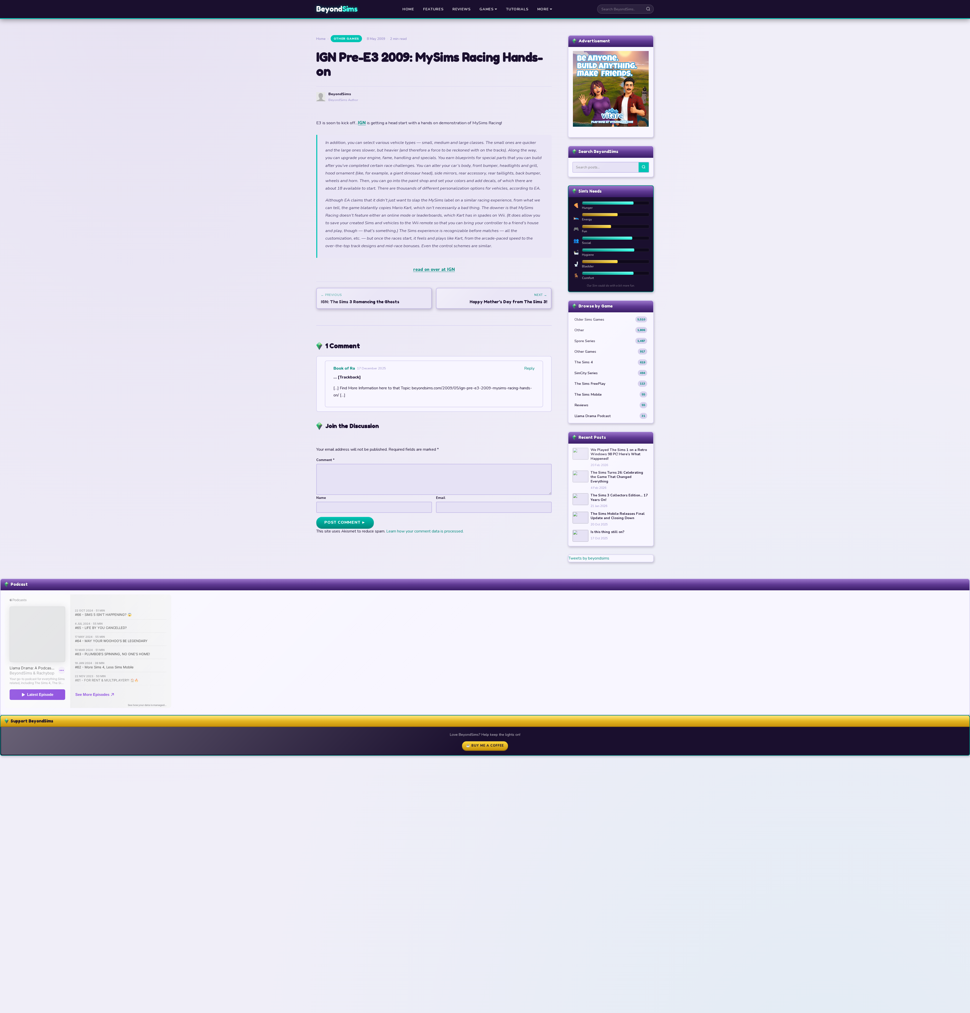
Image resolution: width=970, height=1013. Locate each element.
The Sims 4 (609, 362)
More (543, 9)
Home (408, 9)
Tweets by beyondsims (588, 558)
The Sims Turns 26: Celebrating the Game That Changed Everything (617, 477)
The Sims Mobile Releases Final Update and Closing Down (618, 516)
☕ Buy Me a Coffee (485, 745)
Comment (325, 460)
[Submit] (644, 167)
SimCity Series (609, 372)
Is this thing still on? (607, 532)
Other (609, 330)
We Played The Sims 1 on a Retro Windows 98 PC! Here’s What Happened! (619, 454)
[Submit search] (648, 9)
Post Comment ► (345, 522)
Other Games (346, 39)
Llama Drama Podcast (609, 415)
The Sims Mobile (609, 394)
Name (321, 497)
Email (440, 497)
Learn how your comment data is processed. (425, 531)
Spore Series (609, 340)
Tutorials (517, 9)
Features (433, 9)
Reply (529, 368)
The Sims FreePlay (609, 383)
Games (486, 9)
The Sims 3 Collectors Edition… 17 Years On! (619, 497)
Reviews (461, 9)
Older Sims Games (609, 319)
